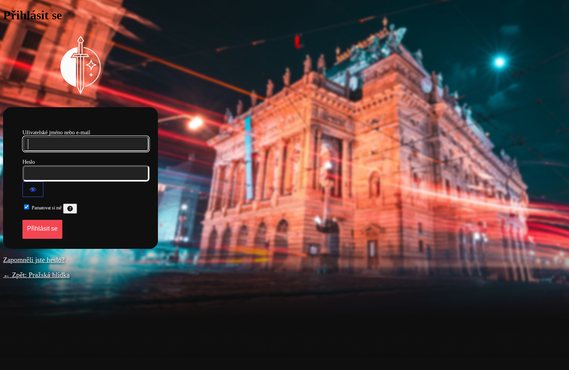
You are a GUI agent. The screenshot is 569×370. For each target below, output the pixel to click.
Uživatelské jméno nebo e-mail (56, 132)
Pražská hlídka (80, 65)
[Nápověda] (70, 209)
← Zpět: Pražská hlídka (36, 275)
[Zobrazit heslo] (32, 189)
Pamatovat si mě (47, 208)
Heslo (28, 162)
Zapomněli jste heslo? (34, 260)
